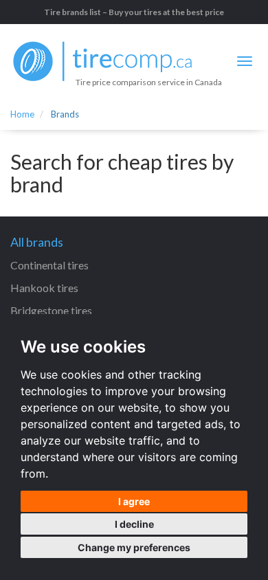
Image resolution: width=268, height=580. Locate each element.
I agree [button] (134, 501)
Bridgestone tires (51, 310)
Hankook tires (44, 287)
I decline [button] (134, 524)
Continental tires (49, 264)
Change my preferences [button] (134, 547)
